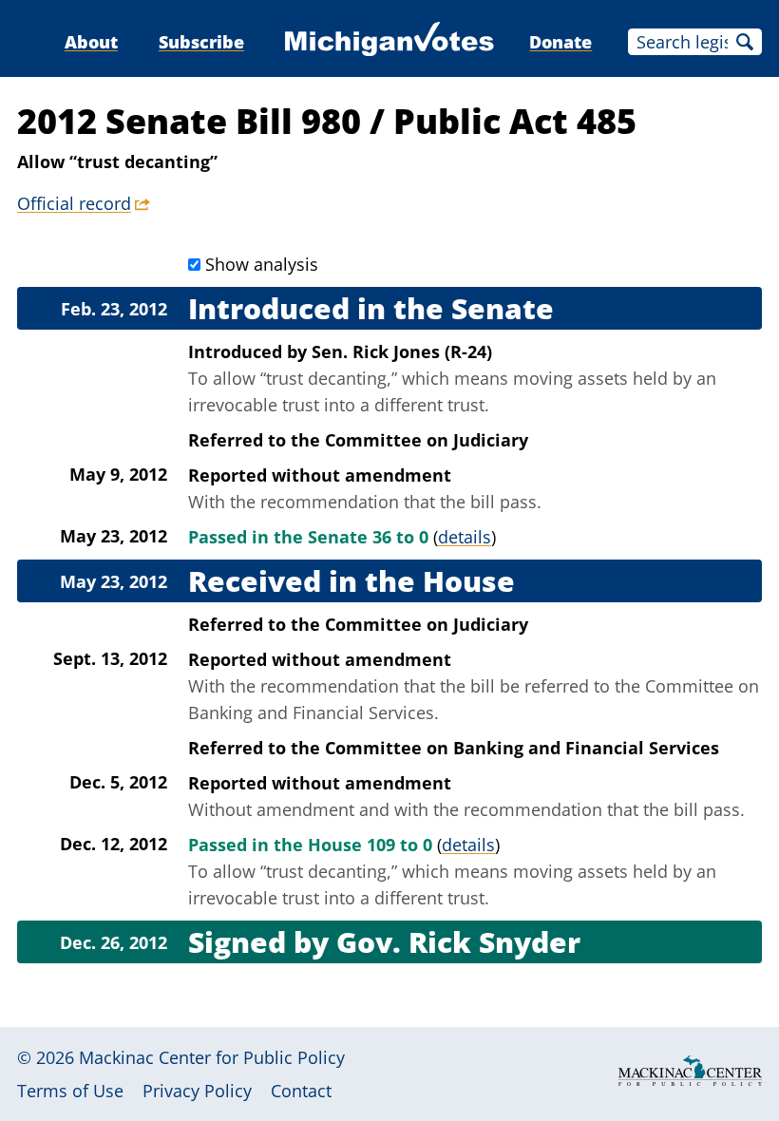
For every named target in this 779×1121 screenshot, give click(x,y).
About (91, 41)
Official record (74, 203)
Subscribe (201, 41)
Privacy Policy (197, 1090)
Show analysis (261, 264)
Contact (301, 1090)
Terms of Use (70, 1090)
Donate (560, 41)
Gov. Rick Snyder (458, 941)
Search (745, 41)
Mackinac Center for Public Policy (212, 1057)
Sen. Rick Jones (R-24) (402, 351)
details (464, 536)
